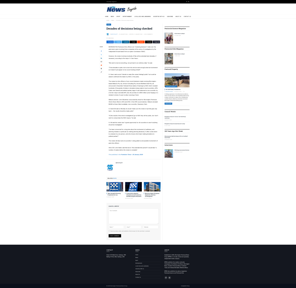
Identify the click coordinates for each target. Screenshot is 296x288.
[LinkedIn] (101, 58)
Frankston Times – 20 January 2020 (132, 154)
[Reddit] (101, 65)
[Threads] (101, 68)
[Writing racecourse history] (169, 153)
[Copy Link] (101, 72)
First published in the (115, 154)
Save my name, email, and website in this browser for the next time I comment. (130, 231)
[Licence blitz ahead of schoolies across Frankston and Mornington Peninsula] (133, 186)
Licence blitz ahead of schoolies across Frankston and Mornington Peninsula (133, 195)
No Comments (149, 34)
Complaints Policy (185, 285)
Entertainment (127, 16)
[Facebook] (101, 51)
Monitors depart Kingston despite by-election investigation (152, 195)
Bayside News (169, 91)
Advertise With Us (158, 16)
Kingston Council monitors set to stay (175, 123)
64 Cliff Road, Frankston (173, 89)
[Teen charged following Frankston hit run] (114, 186)
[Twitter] (101, 54)
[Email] (101, 61)
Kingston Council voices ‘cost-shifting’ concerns (175, 117)
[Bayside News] (121, 9)
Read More (168, 103)
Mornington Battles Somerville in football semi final (176, 136)
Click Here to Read (179, 33)
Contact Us (187, 16)
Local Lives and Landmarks (142, 16)
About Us (178, 16)
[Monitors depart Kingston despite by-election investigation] (152, 186)
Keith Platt (114, 34)
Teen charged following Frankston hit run (114, 194)
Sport (118, 16)
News (112, 16)
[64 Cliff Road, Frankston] (177, 80)
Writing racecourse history (181, 150)
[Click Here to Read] (169, 38)
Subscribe (170, 16)
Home (106, 16)
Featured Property (171, 86)
